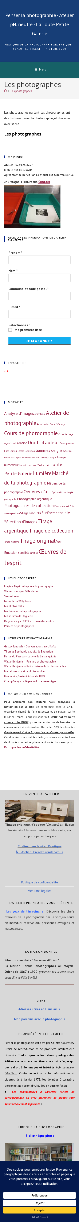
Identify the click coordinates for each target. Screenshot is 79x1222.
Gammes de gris (49, 450)
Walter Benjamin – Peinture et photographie (30, 661)
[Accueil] (5, 91)
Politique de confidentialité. (21, 747)
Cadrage (61, 424)
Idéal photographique (46, 457)
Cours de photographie (31, 433)
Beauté (53, 424)
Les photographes (21, 91)
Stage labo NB (30, 513)
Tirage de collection (51, 530)
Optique (56, 492)
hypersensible (28, 457)
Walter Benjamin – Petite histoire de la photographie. (35, 666)
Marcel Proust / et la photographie (24, 671)
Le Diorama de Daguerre (18, 616)
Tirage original (38, 540)
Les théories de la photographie (23, 611)
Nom (13, 270)
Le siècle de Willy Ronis (17, 601)
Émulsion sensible (16, 552)
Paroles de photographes (19, 626)
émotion (34, 552)
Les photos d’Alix (14, 606)
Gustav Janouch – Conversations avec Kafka (30, 646)
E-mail (14, 307)
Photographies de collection (29, 505)
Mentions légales (39, 891)
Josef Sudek (38, 465)
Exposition (30, 450)
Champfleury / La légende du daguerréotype (30, 681)
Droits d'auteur (43, 442)
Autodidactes (43, 424)
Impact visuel (25, 465)
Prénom (15, 252)
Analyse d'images (19, 413)
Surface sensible (56, 512)
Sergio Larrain (12, 596)
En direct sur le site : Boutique (40, 846)
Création (21, 443)
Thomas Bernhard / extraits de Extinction (28, 651)
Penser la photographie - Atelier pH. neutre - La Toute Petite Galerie (39, 24)
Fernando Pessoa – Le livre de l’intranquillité (30, 656)
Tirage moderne (11, 541)
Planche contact (61, 506)
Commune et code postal (28, 289)
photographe (10, 499)
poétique (15, 513)
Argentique (40, 414)
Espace (20, 450)
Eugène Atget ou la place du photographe (29, 586)
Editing (13, 450)
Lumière (42, 473)
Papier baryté (66, 492)
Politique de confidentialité (39, 882)
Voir (59, 541)
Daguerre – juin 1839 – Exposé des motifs (29, 621)
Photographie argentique (34, 499)
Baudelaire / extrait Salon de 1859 (24, 676)
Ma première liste (28, 330)
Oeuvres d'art (37, 491)
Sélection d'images (20, 521)
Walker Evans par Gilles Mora (21, 591)
